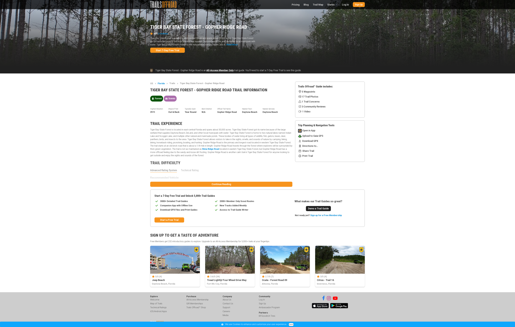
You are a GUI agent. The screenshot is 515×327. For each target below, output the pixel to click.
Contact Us (228, 303)
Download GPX (310, 141)
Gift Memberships (194, 303)
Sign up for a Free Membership (326, 215)
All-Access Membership (197, 299)
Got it (291, 324)
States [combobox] (331, 4)
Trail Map (318, 4)
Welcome (154, 299)
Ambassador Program (269, 307)
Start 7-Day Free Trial (167, 50)
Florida (161, 83)
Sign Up (359, 4)
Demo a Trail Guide (318, 208)
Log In (345, 4)
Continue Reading (221, 184)
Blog (306, 4)
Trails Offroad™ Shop (196, 307)
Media (225, 315)
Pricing (296, 4)
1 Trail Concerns (311, 101)
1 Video (306, 111)
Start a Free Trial (169, 219)
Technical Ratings (158, 307)
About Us (227, 299)
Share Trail (308, 150)
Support (226, 307)
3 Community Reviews (313, 106)
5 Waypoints (308, 91)
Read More (232, 44)
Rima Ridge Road (210, 149)
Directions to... (310, 145)
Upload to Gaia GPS (312, 135)
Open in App (308, 130)
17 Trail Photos (310, 96)
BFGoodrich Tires (267, 316)
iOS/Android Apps (158, 311)
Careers (226, 311)
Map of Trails (156, 303)
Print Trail (307, 155)
